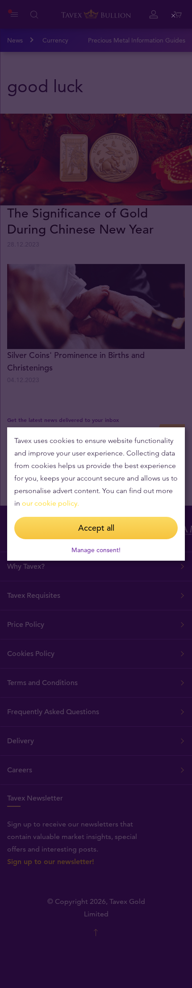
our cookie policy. (50, 503)
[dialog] (96, 494)
